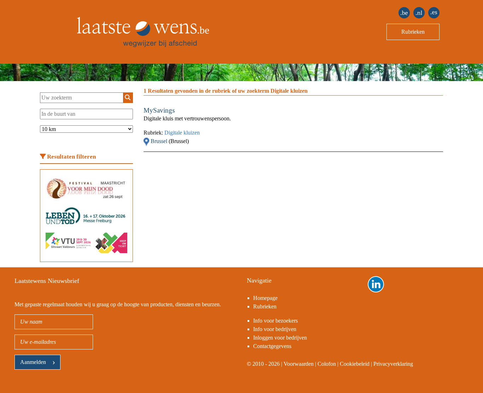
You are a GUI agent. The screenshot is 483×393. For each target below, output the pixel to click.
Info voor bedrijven (274, 329)
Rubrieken (413, 32)
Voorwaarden (299, 364)
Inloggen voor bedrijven (280, 338)
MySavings (159, 110)
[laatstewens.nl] (419, 12)
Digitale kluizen (182, 133)
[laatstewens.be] (404, 12)
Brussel (160, 141)
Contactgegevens (272, 346)
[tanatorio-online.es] (434, 12)
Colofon (327, 364)
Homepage (265, 298)
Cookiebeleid (354, 364)
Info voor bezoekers (275, 321)
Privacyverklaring (393, 364)
